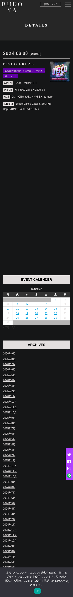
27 (36, 317)
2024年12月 (10, 465)
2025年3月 (9, 449)
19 (27, 313)
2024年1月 (9, 524)
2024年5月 (9, 503)
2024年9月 (9, 481)
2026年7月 (9, 364)
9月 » (15, 327)
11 (17, 308)
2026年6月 (9, 369)
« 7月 (6, 327)
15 (55, 308)
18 (17, 313)
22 (55, 313)
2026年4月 (9, 380)
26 (27, 317)
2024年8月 (9, 487)
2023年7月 (9, 556)
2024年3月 (9, 513)
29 (55, 317)
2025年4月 (9, 444)
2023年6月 (9, 562)
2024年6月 (9, 497)
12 (27, 308)
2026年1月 (9, 396)
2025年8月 (9, 423)
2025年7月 (9, 428)
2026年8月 (9, 359)
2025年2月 (9, 455)
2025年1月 (9, 460)
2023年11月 (10, 535)
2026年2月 (9, 391)
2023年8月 (9, 551)
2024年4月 (9, 508)
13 (36, 308)
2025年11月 (10, 407)
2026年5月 (9, 375)
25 (17, 317)
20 (36, 313)
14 (46, 308)
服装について (50, 4)
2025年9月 (9, 417)
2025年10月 (10, 412)
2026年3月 (9, 385)
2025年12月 (10, 401)
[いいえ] (68, 582)
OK (38, 591)
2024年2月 (9, 519)
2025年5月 (9, 439)
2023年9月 (9, 546)
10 (7, 308)
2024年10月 (10, 476)
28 (46, 317)
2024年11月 (10, 471)
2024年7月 (9, 492)
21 (46, 313)
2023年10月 (10, 540)
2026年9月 (9, 353)
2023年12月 (10, 530)
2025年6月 (9, 433)
